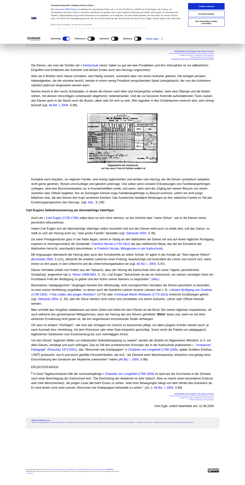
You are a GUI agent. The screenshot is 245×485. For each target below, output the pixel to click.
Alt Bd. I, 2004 (58, 105)
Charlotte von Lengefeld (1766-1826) (152, 349)
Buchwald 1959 (42, 259)
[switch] (91, 39)
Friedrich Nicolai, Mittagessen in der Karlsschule (129, 248)
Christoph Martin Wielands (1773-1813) (141, 294)
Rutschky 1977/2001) (62, 349)
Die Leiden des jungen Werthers (73, 294)
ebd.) (155, 279)
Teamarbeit (70, 422)
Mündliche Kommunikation (127, 422)
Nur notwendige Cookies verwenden (206, 22)
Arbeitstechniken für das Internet (163, 422)
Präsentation (148, 422)
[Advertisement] (13, 54)
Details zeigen (152, 39)
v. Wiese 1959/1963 (82, 274)
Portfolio (77, 422)
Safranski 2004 (136, 233)
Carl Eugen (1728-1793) (62, 218)
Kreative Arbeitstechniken (58, 422)
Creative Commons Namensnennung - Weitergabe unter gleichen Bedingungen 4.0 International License (78, 469)
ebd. (91, 202)
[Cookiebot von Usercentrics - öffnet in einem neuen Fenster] (34, 39)
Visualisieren (140, 422)
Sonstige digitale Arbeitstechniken (184, 422)
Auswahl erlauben (206, 14)
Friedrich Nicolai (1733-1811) (110, 244)
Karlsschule (90, 65)
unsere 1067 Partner (67, 9)
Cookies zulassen (206, 6)
